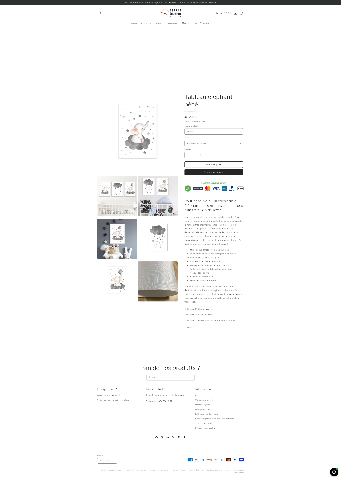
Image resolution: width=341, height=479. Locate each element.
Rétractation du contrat (205, 428)
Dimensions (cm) (191, 126)
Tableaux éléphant (204, 315)
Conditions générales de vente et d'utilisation (214, 419)
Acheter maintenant (214, 172)
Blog (197, 395)
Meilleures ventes (204, 309)
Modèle (187, 138)
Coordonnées (239, 473)
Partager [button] (190, 327)
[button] (100, 13)
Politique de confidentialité (206, 414)
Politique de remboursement (136, 470)
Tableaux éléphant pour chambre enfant (215, 320)
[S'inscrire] (191, 377)
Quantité (187, 150)
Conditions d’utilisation (178, 470)
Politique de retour (203, 409)
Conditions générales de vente (218, 470)
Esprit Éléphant (117, 470)
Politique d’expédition (196, 470)
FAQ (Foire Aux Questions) (108, 395)
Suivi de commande (203, 423)
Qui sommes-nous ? (204, 400)
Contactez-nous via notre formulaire (113, 400)
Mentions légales (202, 405)
